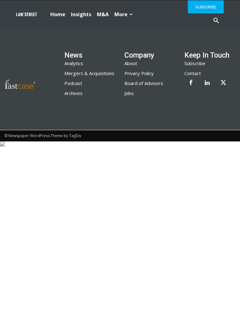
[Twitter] (223, 83)
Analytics (73, 63)
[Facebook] (191, 83)
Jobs (129, 93)
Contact (192, 73)
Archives (73, 93)
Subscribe (194, 63)
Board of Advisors (143, 83)
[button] (216, 20)
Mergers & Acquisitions (89, 73)
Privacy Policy (139, 73)
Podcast (73, 83)
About (130, 63)
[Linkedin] (207, 83)
